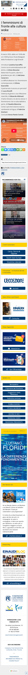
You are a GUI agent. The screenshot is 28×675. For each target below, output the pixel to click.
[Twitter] (8, 149)
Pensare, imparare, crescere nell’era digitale (13, 236)
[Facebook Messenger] (5, 149)
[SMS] (20, 149)
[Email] (17, 149)
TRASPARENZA (14, 657)
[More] (23, 149)
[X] (11, 8)
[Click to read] (14, 232)
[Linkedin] (14, 149)
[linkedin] (13, 8)
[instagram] (19, 8)
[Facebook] (11, 149)
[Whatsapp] (2, 149)
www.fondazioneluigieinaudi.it (14, 635)
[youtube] (22, 8)
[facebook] (16, 8)
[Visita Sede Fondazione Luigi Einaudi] (14, 5)
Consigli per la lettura (9, 431)
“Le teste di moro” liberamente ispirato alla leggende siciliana (12, 207)
